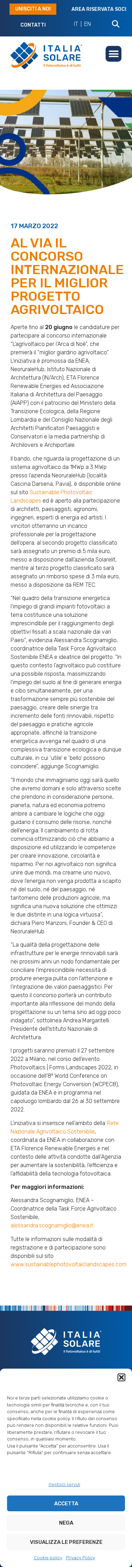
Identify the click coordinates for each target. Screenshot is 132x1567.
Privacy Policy (80, 1557)
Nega (66, 1523)
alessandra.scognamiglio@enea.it (52, 1225)
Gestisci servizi (64, 1484)
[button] (121, 1377)
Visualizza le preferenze (66, 1542)
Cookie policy (48, 1557)
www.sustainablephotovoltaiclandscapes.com (68, 1264)
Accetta (66, 1503)
